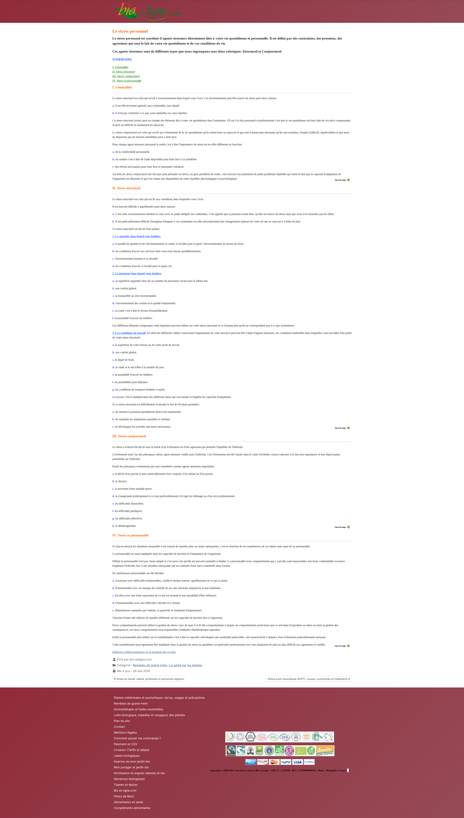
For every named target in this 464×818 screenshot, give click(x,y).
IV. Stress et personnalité (126, 80)
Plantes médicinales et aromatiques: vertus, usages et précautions (159, 697)
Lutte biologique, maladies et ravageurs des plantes (149, 715)
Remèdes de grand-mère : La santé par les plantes (167, 665)
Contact (119, 726)
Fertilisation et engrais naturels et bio (139, 773)
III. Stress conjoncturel (126, 76)
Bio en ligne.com (125, 790)
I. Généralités (120, 67)
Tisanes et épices (126, 784)
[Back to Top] (457, 811)
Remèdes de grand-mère (131, 703)
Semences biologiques (129, 779)
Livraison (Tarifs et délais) (131, 750)
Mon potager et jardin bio (131, 767)
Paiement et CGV (125, 744)
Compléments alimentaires (132, 808)
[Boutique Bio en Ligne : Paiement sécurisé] (280, 762)
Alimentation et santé (128, 802)
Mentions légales (125, 732)
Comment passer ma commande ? (137, 738)
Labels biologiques (127, 755)
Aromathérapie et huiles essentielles (138, 709)
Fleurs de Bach (124, 796)
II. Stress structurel (123, 71)
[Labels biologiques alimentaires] (280, 750)
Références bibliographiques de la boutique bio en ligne (144, 652)
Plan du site (122, 721)
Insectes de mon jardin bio (132, 761)
